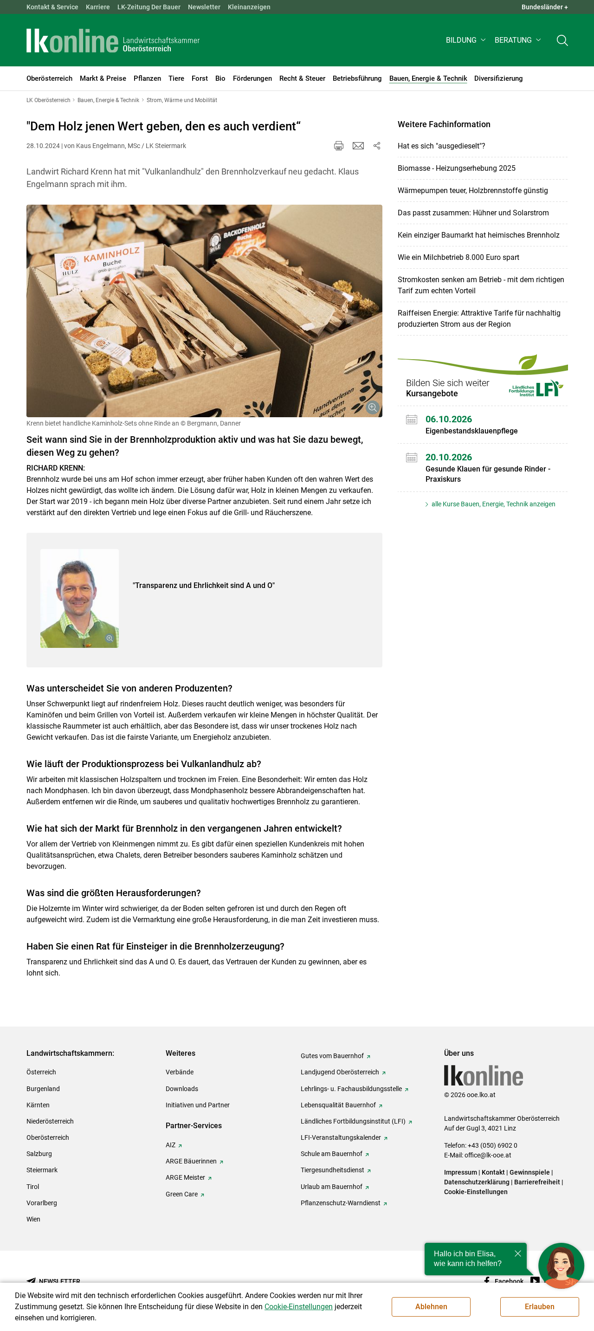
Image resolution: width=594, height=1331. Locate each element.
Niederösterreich (50, 1121)
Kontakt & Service (52, 7)
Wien (33, 1219)
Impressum (460, 1172)
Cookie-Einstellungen (476, 1191)
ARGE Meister (185, 1177)
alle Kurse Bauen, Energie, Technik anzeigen (492, 504)
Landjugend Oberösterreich (340, 1072)
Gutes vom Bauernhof (332, 1056)
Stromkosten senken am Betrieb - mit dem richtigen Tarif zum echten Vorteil (481, 285)
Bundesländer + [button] (545, 7)
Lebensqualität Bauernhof (338, 1105)
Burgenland (43, 1088)
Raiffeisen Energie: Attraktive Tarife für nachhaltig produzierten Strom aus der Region (479, 319)
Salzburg (39, 1153)
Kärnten (38, 1105)
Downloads (182, 1088)
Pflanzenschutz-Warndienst (341, 1203)
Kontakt (493, 1172)
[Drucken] (338, 145)
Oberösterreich (47, 1137)
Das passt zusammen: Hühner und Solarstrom (473, 212)
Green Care (182, 1194)
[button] (466, 40)
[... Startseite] (113, 40)
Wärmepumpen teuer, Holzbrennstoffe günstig (473, 190)
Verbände (180, 1072)
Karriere (98, 7)
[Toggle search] (562, 40)
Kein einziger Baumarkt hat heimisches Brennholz (479, 235)
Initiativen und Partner (198, 1105)
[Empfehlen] (358, 145)
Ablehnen (431, 1306)
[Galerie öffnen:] (204, 311)
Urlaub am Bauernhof (331, 1186)
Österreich (41, 1072)
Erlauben (540, 1306)
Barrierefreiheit (537, 1182)
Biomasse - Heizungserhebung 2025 (457, 168)
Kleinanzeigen (249, 7)
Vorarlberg (41, 1203)
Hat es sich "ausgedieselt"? (441, 146)
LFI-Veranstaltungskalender (341, 1137)
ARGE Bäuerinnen (191, 1161)
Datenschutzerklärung (477, 1182)
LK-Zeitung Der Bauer (149, 7)
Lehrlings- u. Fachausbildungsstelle (351, 1088)
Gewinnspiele (530, 1172)
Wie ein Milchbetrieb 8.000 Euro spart (458, 257)
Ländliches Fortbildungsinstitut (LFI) (353, 1121)
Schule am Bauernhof (331, 1153)
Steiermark (42, 1170)
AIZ (170, 1145)
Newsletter (204, 7)
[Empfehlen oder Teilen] (376, 145)
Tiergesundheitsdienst (332, 1170)
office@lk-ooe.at (488, 1155)
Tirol (32, 1186)
